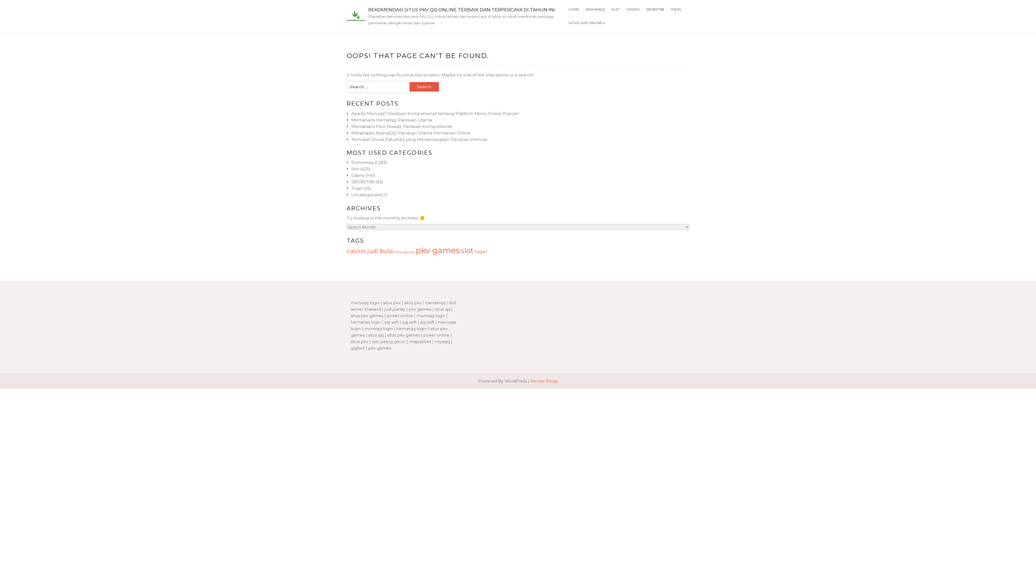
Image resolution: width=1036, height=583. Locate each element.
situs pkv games (367, 315)
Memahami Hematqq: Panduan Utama (391, 120)
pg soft (391, 322)
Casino (633, 9)
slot (467, 250)
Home (574, 9)
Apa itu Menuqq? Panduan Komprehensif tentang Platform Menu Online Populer (435, 113)
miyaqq (442, 341)
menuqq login (365, 302)
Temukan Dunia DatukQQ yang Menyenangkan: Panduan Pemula (419, 139)
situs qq (442, 309)
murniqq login (431, 315)
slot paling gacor (389, 341)
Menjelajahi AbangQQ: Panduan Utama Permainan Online (411, 132)
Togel (676, 9)
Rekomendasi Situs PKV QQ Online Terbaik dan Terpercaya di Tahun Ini (461, 9)
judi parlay (394, 309)
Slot (615, 9)
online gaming (404, 252)
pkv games (438, 250)
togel (481, 251)
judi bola (380, 251)
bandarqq (435, 302)
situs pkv (392, 302)
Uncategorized (366, 194)
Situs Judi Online (585, 23)
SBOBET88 (655, 9)
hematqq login (366, 322)
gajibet (358, 348)
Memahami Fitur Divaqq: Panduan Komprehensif (401, 126)
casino (356, 251)
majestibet (420, 341)
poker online (400, 315)
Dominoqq (595, 9)
